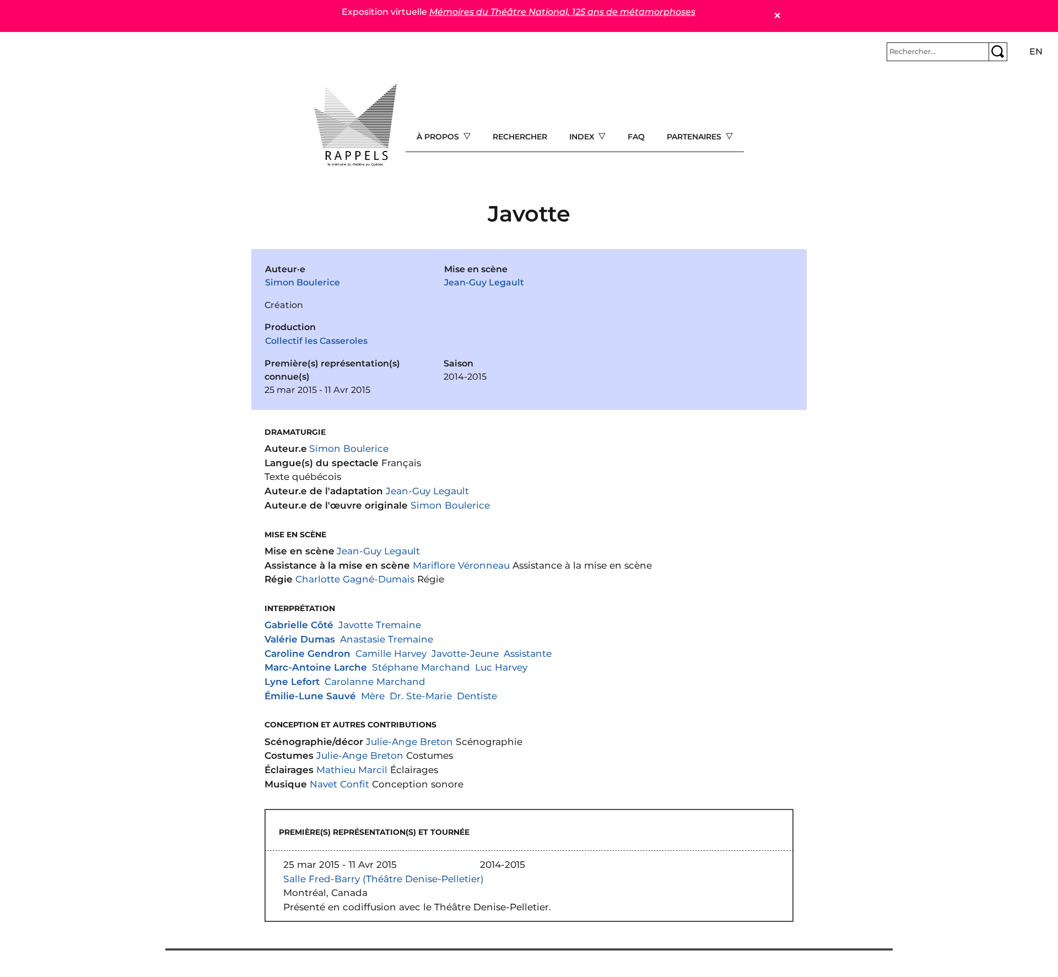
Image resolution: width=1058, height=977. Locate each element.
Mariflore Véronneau (461, 565)
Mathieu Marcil (351, 769)
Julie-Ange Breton (409, 741)
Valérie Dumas (299, 639)
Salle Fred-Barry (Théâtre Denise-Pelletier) (383, 878)
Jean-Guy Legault (484, 282)
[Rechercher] (998, 51)
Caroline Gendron (307, 653)
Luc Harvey (501, 667)
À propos (439, 137)
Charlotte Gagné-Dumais (354, 579)
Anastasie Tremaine (386, 639)
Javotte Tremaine (379, 624)
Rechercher (520, 137)
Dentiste (477, 695)
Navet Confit (339, 784)
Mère (373, 695)
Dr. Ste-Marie (421, 695)
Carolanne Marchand (375, 681)
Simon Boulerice (302, 282)
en (1036, 51)
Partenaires (695, 137)
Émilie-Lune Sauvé (310, 695)
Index (583, 137)
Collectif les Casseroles (316, 341)
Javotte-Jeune (465, 653)
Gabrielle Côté (298, 624)
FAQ (636, 137)
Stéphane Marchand (421, 667)
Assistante (528, 653)
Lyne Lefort (292, 681)
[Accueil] (355, 125)
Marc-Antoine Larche (315, 667)
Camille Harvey (391, 653)
